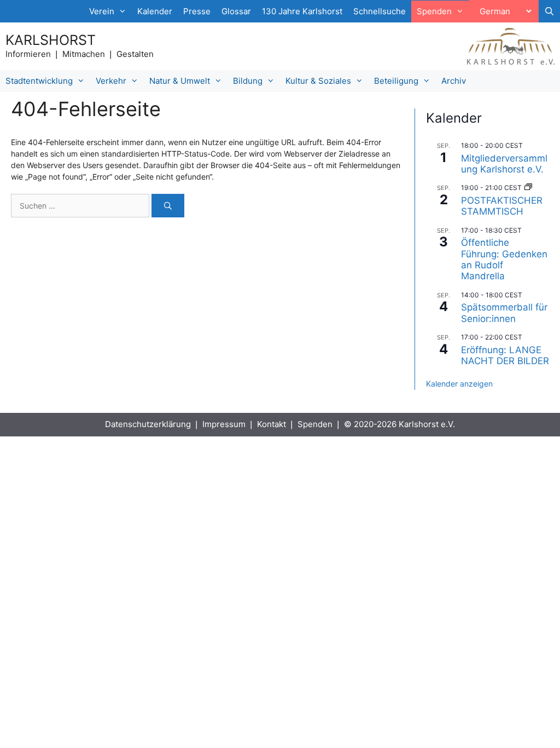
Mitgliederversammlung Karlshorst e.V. (504, 164)
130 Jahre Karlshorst (302, 11)
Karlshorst (50, 40)
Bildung (247, 81)
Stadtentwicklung (39, 81)
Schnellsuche (379, 11)
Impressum (224, 424)
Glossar (236, 11)
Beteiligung (396, 81)
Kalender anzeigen (459, 383)
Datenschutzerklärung (148, 424)
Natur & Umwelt (179, 81)
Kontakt (271, 424)
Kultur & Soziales (318, 81)
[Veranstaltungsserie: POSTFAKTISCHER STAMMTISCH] (528, 187)
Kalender (154, 11)
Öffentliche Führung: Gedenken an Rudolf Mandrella (504, 259)
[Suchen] (167, 205)
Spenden (315, 424)
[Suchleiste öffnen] (549, 11)
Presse (197, 11)
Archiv (453, 81)
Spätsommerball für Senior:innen (504, 313)
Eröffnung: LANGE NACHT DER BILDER (505, 355)
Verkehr (111, 81)
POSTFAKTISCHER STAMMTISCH (501, 206)
